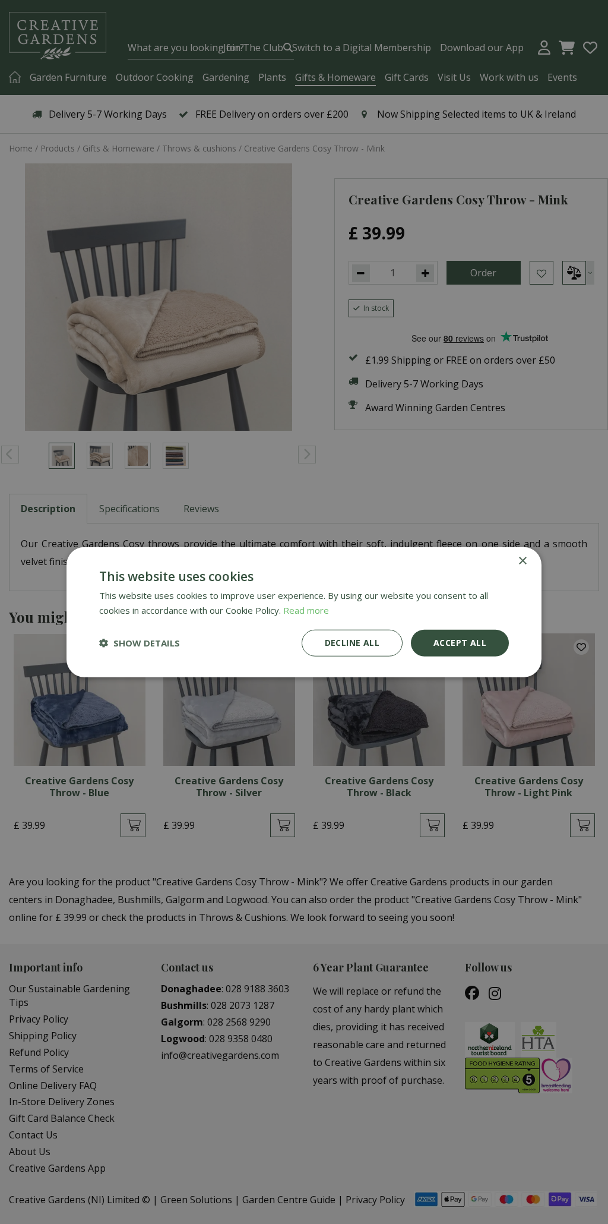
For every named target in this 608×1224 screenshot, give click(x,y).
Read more (306, 610)
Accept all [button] (459, 642)
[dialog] (304, 612)
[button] (139, 642)
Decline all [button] (352, 642)
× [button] (522, 561)
